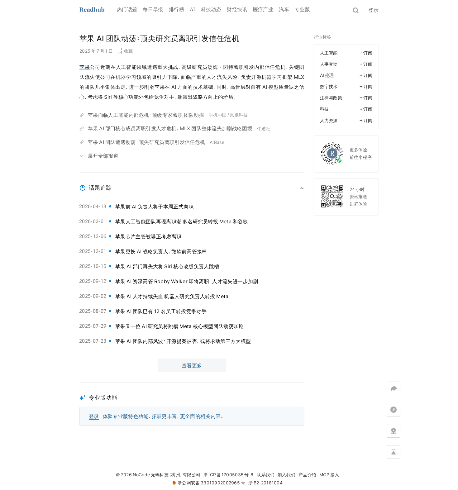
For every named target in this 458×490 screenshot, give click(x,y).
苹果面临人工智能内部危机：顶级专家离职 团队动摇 (146, 114)
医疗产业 (263, 9)
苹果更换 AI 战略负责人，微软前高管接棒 (161, 251)
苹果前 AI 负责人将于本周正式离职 (154, 206)
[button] (191, 404)
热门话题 (127, 9)
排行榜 (176, 9)
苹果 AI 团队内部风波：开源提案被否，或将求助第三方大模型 (183, 341)
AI (192, 9)
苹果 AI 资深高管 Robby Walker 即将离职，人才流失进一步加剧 (186, 281)
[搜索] (356, 10)
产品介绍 (307, 475)
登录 (373, 9)
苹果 (84, 66)
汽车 (284, 9)
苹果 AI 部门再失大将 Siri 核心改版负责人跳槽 (167, 266)
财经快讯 (237, 9)
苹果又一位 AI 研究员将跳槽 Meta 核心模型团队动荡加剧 (179, 326)
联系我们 (265, 475)
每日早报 (153, 9)
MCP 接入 (329, 475)
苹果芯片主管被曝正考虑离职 (148, 236)
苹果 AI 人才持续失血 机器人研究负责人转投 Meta (172, 296)
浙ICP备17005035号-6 (228, 475)
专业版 (302, 9)
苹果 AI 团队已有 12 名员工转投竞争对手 (161, 311)
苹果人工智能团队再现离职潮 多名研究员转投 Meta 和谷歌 (181, 221)
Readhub (98, 10)
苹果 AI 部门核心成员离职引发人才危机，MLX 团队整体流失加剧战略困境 (170, 128)
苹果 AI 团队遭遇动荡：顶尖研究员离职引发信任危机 (146, 142)
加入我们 (286, 475)
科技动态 (211, 9)
